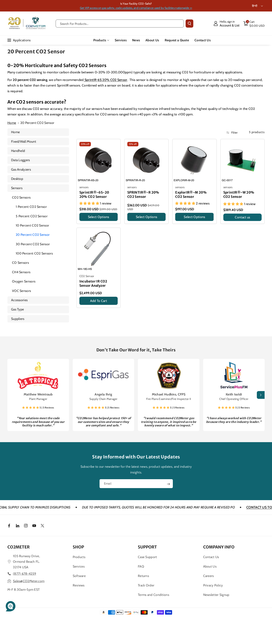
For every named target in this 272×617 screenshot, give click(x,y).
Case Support (147, 557)
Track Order (146, 585)
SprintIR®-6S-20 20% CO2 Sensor (94, 194)
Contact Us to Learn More (245, 507)
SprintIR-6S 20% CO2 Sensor (105, 80)
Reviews (79, 585)
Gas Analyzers (21, 169)
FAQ (141, 566)
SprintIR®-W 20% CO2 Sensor (238, 194)
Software (79, 576)
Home (11, 123)
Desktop (17, 179)
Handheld (18, 151)
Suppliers (17, 319)
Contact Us (211, 557)
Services (79, 566)
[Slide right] (261, 395)
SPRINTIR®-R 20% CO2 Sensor (143, 194)
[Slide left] (11, 395)
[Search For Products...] (189, 23)
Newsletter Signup (216, 595)
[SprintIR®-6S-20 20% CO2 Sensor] (98, 161)
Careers (208, 576)
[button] (254, 23)
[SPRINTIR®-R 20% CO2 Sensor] (146, 161)
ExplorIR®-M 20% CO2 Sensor (191, 194)
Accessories (19, 300)
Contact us (242, 217)
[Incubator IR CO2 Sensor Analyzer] (98, 250)
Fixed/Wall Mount (23, 141)
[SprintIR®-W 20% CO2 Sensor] (242, 161)
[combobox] (120, 23)
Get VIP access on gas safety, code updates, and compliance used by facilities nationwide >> (136, 8)
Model (180, 222)
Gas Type (17, 309)
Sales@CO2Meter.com (28, 581)
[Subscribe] (168, 484)
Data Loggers (20, 160)
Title (83, 222)
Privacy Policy (213, 585)
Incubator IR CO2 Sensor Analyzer (93, 283)
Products (99, 40)
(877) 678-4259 (24, 574)
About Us (209, 566)
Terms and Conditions (153, 595)
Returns (143, 576)
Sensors (16, 188)
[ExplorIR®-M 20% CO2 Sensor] (194, 161)
